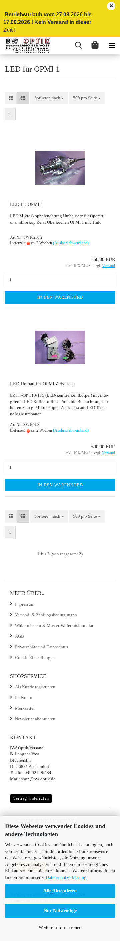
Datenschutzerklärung (66, 877)
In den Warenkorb (60, 297)
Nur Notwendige (60, 910)
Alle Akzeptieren (60, 890)
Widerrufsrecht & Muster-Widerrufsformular (54, 625)
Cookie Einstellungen (35, 657)
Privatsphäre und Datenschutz (42, 646)
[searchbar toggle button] (78, 45)
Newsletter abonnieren (35, 718)
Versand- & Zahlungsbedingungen (46, 614)
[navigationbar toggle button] (111, 45)
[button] (11, 98)
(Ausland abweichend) (71, 243)
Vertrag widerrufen (31, 798)
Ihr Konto (23, 697)
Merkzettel (25, 708)
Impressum (24, 604)
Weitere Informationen (60, 927)
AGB (19, 636)
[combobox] (49, 98)
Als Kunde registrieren (35, 686)
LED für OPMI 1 (26, 204)
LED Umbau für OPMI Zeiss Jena (42, 383)
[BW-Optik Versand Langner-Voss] (25, 45)
